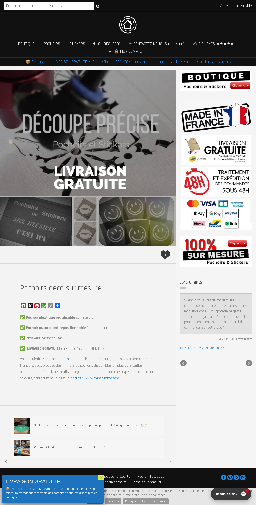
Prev (183, 341)
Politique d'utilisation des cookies (146, 501)
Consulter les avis (191, 326)
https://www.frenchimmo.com (96, 378)
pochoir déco (59, 359)
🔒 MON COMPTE (128, 51)
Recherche (98, 6)
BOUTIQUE (26, 43)
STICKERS (77, 43)
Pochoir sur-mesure (146, 482)
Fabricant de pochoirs (110, 482)
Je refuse (113, 501)
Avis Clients (191, 282)
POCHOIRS (52, 43)
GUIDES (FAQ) (109, 43)
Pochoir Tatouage (150, 476)
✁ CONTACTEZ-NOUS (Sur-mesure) (156, 43)
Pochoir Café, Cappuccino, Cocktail (106, 476)
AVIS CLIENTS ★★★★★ (213, 43)
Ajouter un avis (215, 326)
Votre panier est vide (236, 5)
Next (249, 341)
